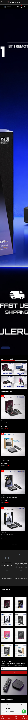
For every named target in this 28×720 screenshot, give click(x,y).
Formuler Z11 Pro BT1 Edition (7, 534)
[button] (2, 182)
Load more (14, 544)
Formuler (3, 421)
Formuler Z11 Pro (5, 460)
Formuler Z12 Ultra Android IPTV (8, 423)
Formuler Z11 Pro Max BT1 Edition (9, 497)
